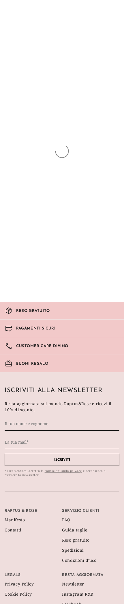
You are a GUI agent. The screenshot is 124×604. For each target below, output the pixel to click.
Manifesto (15, 520)
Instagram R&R (77, 594)
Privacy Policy (19, 584)
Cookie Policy (18, 594)
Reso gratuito (76, 540)
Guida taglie (74, 530)
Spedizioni (73, 550)
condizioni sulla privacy (63, 471)
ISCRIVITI (62, 460)
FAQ (66, 520)
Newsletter (73, 584)
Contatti (13, 530)
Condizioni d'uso (79, 560)
